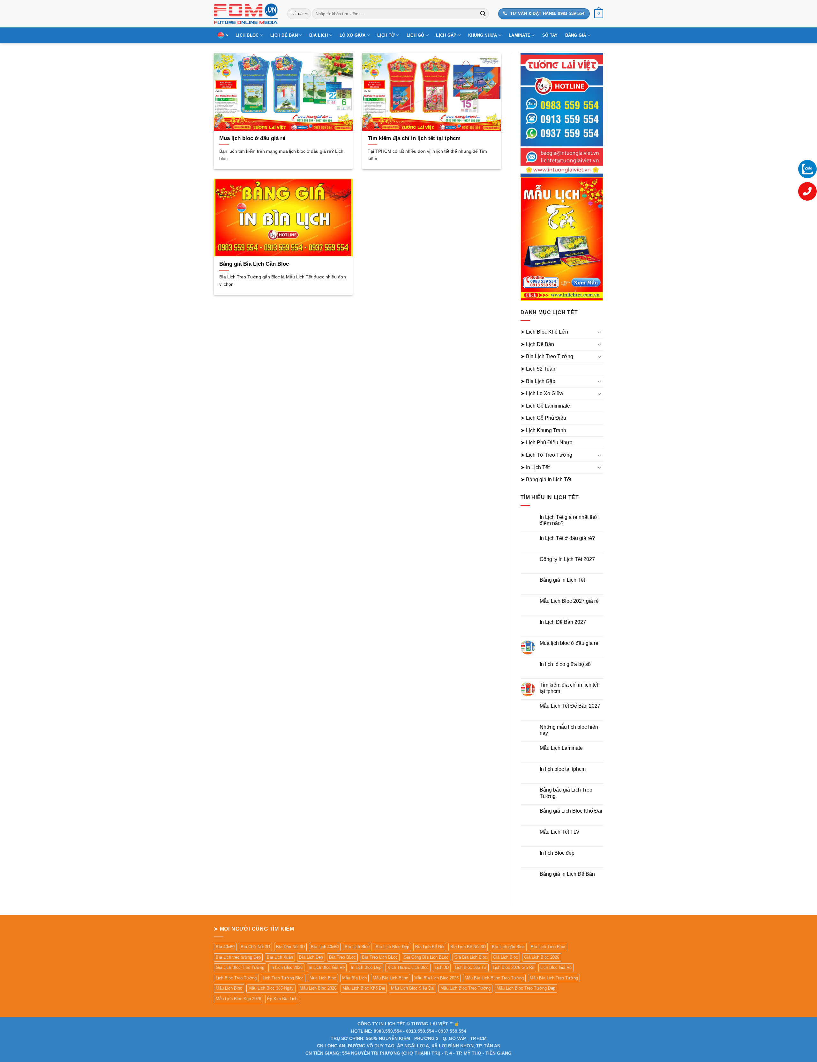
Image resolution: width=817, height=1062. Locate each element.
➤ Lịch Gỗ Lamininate (545, 406)
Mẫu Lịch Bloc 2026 (318, 988)
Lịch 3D (442, 967)
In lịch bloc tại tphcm (563, 769)
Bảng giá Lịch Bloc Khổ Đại (571, 811)
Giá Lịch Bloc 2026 (541, 957)
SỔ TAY (550, 35)
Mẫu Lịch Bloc (229, 988)
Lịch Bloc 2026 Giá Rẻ (513, 967)
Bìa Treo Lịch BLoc (380, 957)
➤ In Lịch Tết (535, 467)
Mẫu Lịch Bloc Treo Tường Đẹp (526, 988)
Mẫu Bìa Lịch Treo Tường (554, 978)
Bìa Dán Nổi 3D (290, 946)
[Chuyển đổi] (599, 332)
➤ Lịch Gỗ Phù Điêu (543, 418)
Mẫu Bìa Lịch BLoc (390, 978)
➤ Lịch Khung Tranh (543, 430)
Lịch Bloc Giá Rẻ (556, 967)
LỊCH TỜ (386, 35)
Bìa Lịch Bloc (357, 946)
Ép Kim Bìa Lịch (282, 998)
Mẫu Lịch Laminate (561, 748)
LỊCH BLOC (247, 35)
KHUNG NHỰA (482, 35)
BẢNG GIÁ (575, 35)
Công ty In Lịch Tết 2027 (567, 559)
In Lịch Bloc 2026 (286, 967)
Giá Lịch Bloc (505, 957)
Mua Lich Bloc (323, 978)
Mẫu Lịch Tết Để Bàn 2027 (570, 706)
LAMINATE (519, 35)
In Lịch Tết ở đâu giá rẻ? (567, 538)
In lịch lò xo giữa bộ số (565, 664)
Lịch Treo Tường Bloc (283, 978)
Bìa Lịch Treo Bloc (548, 946)
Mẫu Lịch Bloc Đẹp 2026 (238, 998)
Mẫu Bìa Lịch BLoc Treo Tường (494, 978)
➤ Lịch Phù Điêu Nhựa (547, 442)
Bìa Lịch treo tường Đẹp (238, 957)
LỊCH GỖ (415, 35)
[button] (598, 14)
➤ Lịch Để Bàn (537, 344)
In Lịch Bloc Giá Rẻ (327, 967)
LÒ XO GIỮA (353, 35)
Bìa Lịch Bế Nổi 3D (468, 946)
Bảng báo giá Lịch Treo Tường (566, 793)
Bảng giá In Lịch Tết (562, 580)
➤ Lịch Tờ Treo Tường (546, 455)
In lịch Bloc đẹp (557, 853)
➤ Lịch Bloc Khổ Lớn (544, 332)
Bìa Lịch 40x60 (325, 946)
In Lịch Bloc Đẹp (366, 967)
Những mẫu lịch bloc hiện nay (569, 730)
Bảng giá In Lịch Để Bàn (567, 874)
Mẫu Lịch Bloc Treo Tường (465, 988)
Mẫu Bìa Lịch (354, 978)
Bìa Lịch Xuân (280, 957)
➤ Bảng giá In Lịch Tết (546, 479)
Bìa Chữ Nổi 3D (255, 946)
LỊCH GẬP (446, 35)
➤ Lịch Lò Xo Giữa (542, 393)
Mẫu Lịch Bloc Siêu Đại (412, 988)
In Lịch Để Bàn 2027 (563, 622)
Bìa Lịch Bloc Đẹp (392, 946)
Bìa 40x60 (225, 946)
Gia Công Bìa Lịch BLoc (426, 957)
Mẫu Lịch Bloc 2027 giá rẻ (569, 601)
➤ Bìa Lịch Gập (538, 381)
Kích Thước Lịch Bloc (408, 967)
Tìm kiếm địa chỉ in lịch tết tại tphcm (414, 138)
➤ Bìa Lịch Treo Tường (547, 356)
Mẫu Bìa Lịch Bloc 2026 (436, 978)
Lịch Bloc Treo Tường (236, 978)
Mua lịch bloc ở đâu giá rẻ (252, 138)
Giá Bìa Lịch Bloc (470, 957)
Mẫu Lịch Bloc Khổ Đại (363, 988)
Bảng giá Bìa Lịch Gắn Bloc (254, 264)
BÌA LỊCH (318, 35)
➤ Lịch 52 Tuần (538, 369)
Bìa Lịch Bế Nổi (429, 946)
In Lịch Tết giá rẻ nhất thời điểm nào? (569, 520)
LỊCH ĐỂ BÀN (284, 35)
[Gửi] (482, 13)
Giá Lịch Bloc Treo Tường (240, 967)
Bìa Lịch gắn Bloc (508, 946)
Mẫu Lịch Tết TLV (560, 832)
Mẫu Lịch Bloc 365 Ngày (271, 988)
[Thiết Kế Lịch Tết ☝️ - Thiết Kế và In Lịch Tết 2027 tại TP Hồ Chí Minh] (246, 14)
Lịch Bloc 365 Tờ (471, 967)
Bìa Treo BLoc (342, 957)
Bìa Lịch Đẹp (311, 957)
